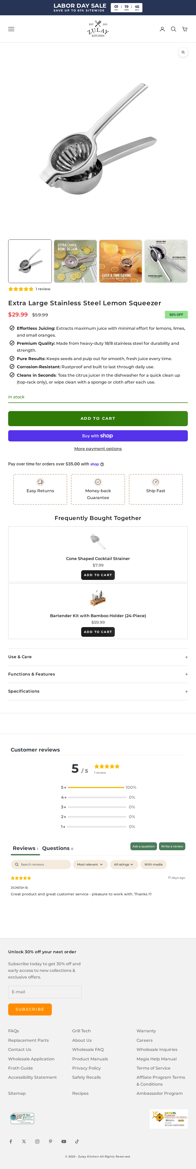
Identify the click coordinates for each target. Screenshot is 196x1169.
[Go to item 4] (166, 261)
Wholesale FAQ (88, 1049)
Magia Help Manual (157, 1059)
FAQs (13, 1030)
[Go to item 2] (75, 261)
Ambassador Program (160, 1093)
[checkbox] (153, 864)
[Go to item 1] (30, 261)
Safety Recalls (86, 1077)
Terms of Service (153, 1068)
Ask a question (143, 846)
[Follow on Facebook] (10, 1141)
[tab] (57, 848)
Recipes (80, 1093)
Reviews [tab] (25, 848)
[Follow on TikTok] (77, 1141)
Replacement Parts (28, 1040)
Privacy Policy (86, 1068)
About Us (82, 1040)
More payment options (98, 448)
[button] (98, 787)
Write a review (172, 846)
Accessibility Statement (32, 1077)
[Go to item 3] (120, 261)
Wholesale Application (31, 1059)
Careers (145, 1040)
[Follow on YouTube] (63, 1141)
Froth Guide (20, 1068)
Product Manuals (90, 1059)
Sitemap (17, 1093)
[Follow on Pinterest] (50, 1141)
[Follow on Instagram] (37, 1141)
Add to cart (98, 418)
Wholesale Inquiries (157, 1049)
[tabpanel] (98, 892)
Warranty (146, 1030)
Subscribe (30, 1009)
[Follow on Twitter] (24, 1141)
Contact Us (19, 1049)
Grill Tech (81, 1030)
